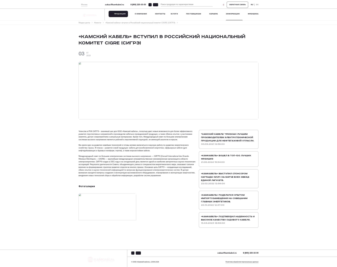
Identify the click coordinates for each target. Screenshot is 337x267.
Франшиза (253, 14)
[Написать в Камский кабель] (150, 4)
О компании (141, 14)
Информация (232, 14)
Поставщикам (193, 14)
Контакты (160, 14)
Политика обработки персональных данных (242, 262)
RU (252, 5)
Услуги (174, 14)
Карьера (213, 14)
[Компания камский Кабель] (103, 258)
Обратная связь (237, 5)
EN (257, 5)
